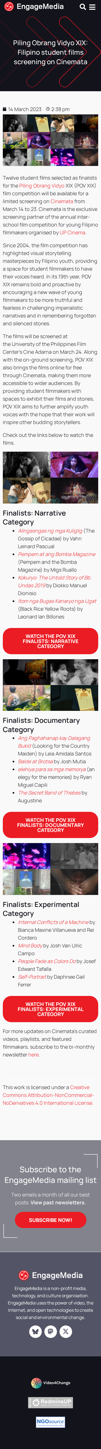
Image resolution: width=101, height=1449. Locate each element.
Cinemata (62, 201)
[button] (83, 6)
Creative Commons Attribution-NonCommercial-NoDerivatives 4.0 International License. (48, 1095)
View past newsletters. (58, 1202)
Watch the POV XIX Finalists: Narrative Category (51, 641)
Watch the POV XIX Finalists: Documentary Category (50, 825)
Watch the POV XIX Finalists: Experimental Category (51, 1009)
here (33, 1054)
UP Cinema (72, 232)
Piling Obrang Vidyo (42, 185)
